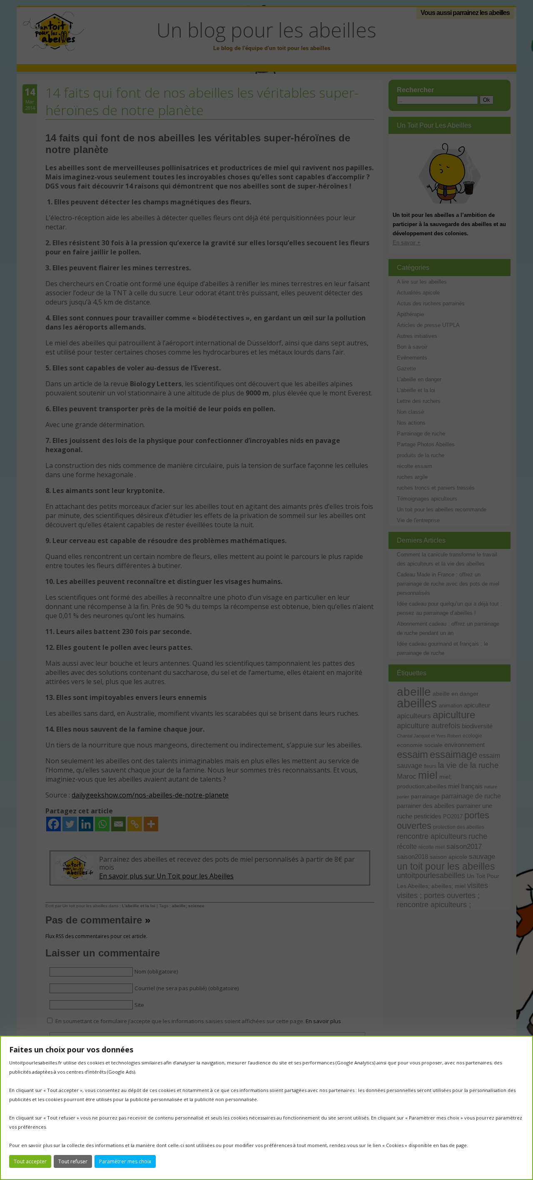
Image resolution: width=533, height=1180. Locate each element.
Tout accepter (30, 1161)
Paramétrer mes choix (125, 1161)
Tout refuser (72, 1161)
